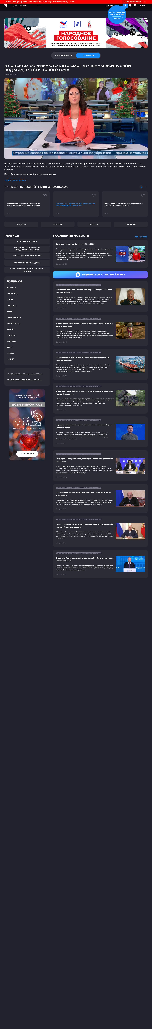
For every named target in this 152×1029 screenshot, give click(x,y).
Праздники (131, 224)
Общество (21, 224)
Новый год (94, 224)
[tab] (64, 55)
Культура (58, 224)
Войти (142, 5)
